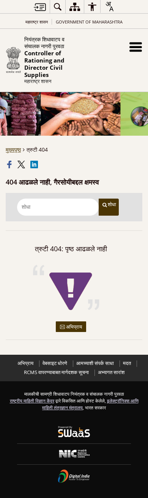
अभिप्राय (73, 326)
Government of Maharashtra (89, 22)
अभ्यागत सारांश (111, 372)
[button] (135, 46)
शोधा (112, 204)
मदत (127, 363)
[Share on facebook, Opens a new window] (10, 164)
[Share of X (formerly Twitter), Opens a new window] (22, 164)
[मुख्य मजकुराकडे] (40, 7)
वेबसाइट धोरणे (55, 363)
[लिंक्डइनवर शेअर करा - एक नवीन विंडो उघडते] (34, 164)
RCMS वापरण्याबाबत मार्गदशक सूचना (56, 372)
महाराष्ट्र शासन (36, 22)
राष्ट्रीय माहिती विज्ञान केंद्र (32, 401)
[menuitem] (57, 6)
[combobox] (109, 6)
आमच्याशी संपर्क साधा (95, 363)
